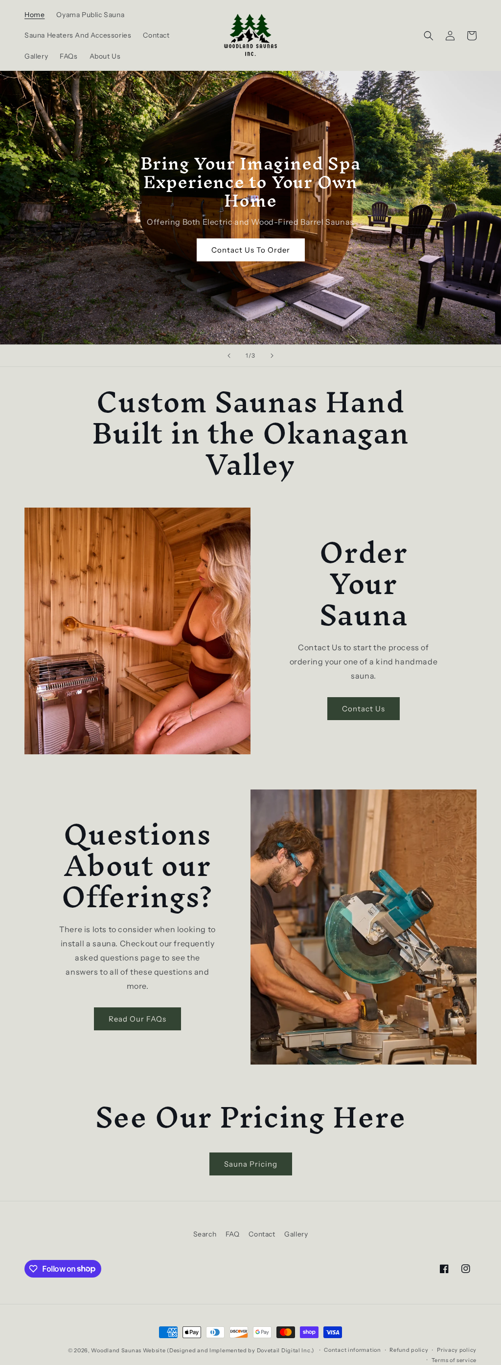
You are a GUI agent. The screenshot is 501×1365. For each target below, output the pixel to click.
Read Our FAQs (137, 1019)
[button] (428, 35)
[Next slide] (272, 355)
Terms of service (454, 1360)
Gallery (296, 1234)
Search (205, 1234)
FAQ (233, 1234)
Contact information (352, 1349)
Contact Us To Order (250, 250)
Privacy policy (457, 1349)
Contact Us (363, 708)
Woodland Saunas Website (128, 1350)
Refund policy (408, 1349)
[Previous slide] (229, 355)
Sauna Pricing (250, 1164)
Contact (262, 1234)
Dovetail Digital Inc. (284, 1350)
